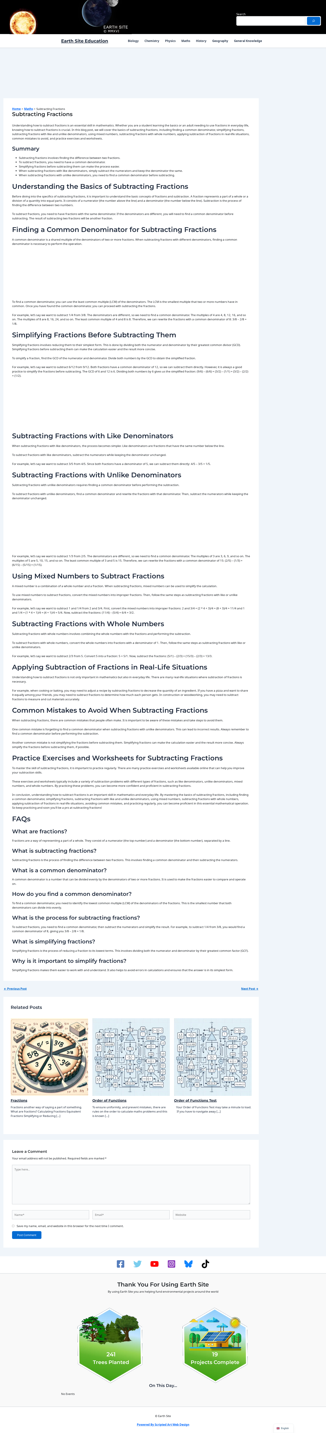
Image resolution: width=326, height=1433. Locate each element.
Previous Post (15, 988)
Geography (220, 41)
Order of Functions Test (195, 1100)
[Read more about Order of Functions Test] (212, 1057)
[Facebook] (120, 1264)
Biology (133, 41)
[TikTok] (205, 1264)
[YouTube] (154, 1264)
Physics (170, 41)
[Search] (313, 21)
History (201, 41)
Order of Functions (109, 1100)
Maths (185, 41)
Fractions (19, 1100)
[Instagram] (171, 1264)
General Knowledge (248, 41)
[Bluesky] (188, 1264)
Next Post (249, 988)
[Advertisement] (131, 76)
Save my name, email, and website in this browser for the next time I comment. (70, 1226)
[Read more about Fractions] (49, 1057)
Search (241, 14)
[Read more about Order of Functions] (131, 1057)
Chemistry (151, 41)
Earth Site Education (84, 41)
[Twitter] (137, 1264)
